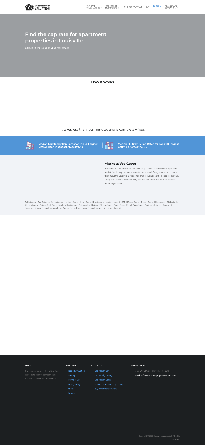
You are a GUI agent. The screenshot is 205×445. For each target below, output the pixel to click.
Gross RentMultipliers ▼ (112, 7)
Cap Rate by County (103, 375)
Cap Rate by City (102, 370)
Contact (71, 393)
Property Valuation (76, 370)
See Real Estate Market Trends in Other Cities (102, 290)
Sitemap (71, 375)
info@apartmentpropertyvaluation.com (159, 375)
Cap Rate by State (103, 379)
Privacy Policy (74, 384)
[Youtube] (28, 437)
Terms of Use (74, 379)
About (70, 388)
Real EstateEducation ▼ (171, 7)
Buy (147, 7)
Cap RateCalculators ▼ (94, 7)
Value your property (42, 342)
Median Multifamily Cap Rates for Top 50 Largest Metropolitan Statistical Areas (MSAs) (68, 145)
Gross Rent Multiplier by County (109, 384)
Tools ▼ (157, 6)
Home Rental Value (132, 7)
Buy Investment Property (106, 388)
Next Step (137, 55)
